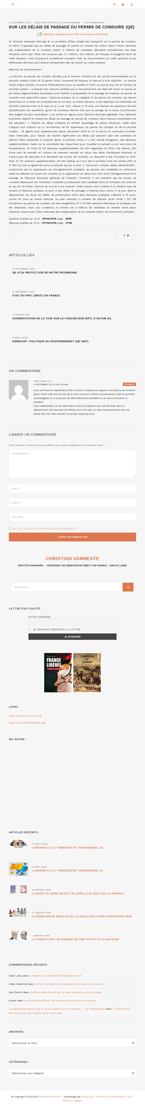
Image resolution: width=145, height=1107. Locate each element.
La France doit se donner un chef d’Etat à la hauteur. (75, 939)
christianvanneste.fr (50, 1096)
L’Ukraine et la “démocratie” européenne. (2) (67, 847)
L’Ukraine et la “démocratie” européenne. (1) (67, 870)
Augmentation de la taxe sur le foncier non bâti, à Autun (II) (61, 318)
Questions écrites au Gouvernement (57, 22)
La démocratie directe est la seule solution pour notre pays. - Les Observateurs (57, 1008)
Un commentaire (95, 22)
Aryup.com (87, 1096)
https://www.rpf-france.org (25, 715)
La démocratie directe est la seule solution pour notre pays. (82, 916)
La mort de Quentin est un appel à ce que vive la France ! (78, 893)
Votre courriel (39, 616)
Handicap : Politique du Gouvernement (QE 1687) (50, 341)
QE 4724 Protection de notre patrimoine (44, 272)
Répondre (129, 384)
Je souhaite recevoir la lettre (56, 629)
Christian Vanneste (72, 558)
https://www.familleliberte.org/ (27, 722)
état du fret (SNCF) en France (36, 295)
